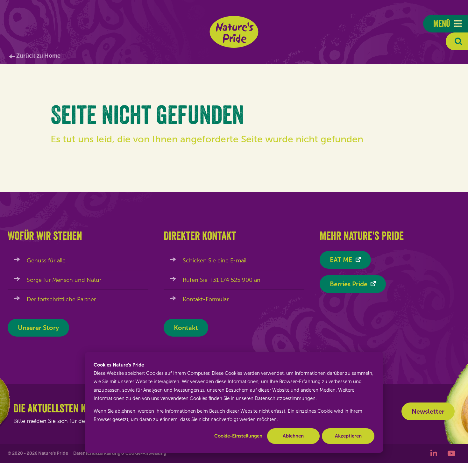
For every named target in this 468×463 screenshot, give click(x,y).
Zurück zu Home (38, 55)
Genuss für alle (46, 260)
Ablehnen (293, 436)
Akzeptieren (348, 436)
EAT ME (341, 260)
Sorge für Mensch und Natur (64, 279)
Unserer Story (38, 327)
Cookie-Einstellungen (238, 436)
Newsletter (428, 411)
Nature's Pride (234, 32)
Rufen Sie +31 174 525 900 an (221, 279)
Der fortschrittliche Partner (61, 299)
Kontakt (186, 327)
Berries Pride (348, 284)
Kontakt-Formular (206, 299)
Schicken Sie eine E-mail (214, 260)
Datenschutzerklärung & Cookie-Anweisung (119, 453)
